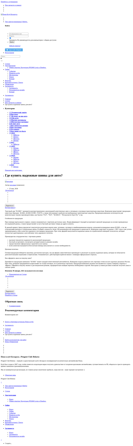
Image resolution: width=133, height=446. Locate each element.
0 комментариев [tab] (14, 306)
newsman (13, 185)
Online (7, 69)
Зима (15, 140)
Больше (11, 79)
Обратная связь (10, 375)
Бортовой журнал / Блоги (14, 82)
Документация (10, 66)
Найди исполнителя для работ (15, 340)
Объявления (9, 84)
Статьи (7, 64)
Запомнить (13, 40)
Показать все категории (14, 170)
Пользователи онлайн (17, 90)
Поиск (11, 77)
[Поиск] (1, 60)
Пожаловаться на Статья (17, 274)
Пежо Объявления (11, 342)
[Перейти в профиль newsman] (9, 181)
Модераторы (13, 75)
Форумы (8, 80)
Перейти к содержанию (9, 2)
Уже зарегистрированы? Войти (16, 22)
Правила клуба (14, 73)
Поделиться (9, 190)
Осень (16, 139)
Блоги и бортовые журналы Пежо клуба (19, 322)
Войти (12, 42)
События (12, 71)
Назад (11, 399)
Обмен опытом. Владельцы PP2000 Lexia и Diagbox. (27, 67)
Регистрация (9, 53)
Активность (9, 86)
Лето (15, 137)
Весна (16, 135)
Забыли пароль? (14, 46)
